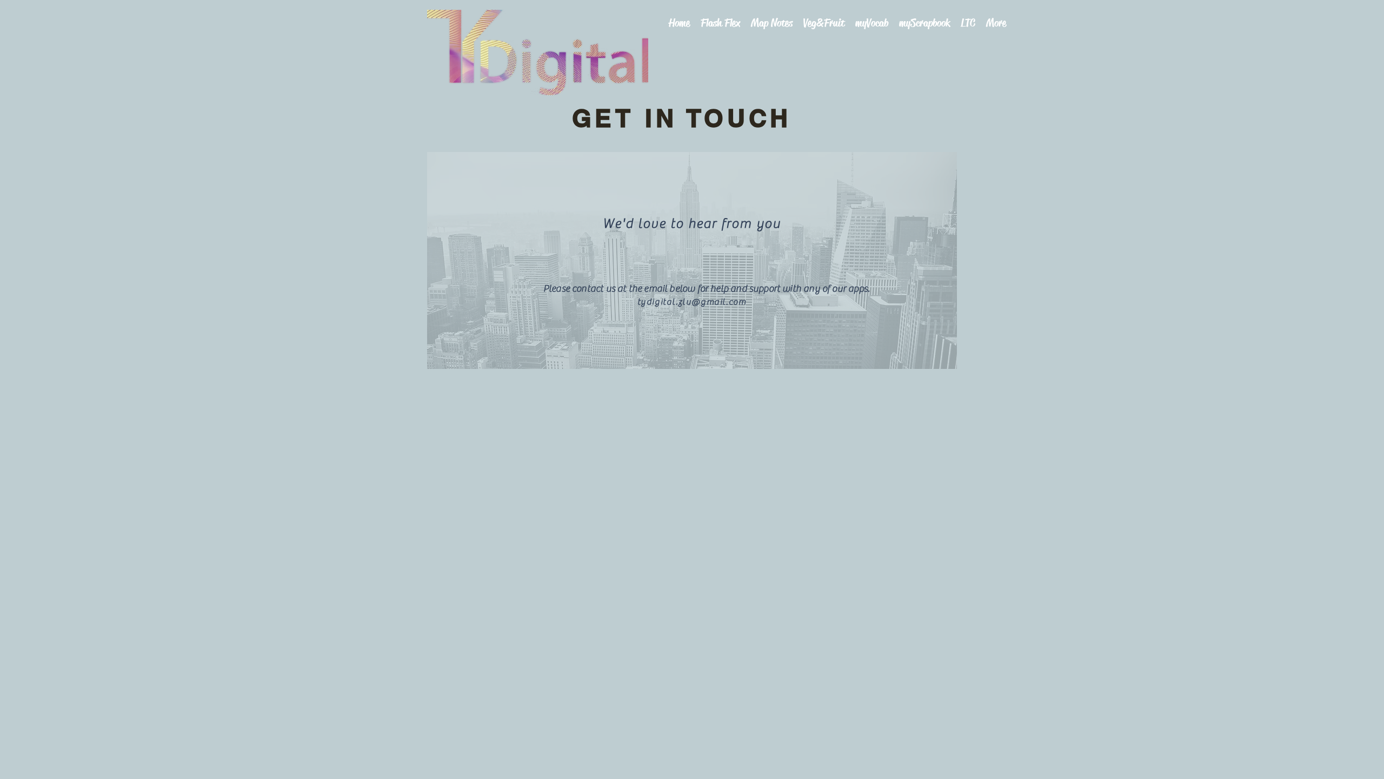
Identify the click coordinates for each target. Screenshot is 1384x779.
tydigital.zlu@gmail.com (692, 302)
